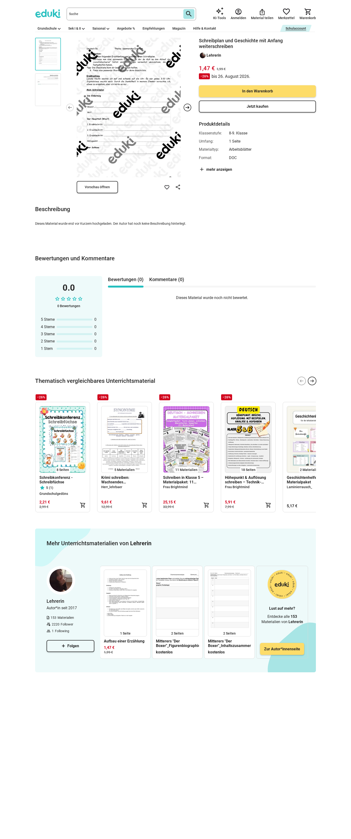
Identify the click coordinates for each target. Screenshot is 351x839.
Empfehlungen (154, 28)
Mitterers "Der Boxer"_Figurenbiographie (177, 643)
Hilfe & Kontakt (204, 28)
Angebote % (126, 28)
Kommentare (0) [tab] (166, 279)
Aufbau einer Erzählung (124, 641)
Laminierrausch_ (299, 487)
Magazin (179, 28)
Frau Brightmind (175, 487)
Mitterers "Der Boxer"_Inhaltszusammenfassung (229, 643)
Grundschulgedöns (53, 494)
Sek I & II (74, 28)
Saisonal (99, 28)
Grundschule (47, 28)
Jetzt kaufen (257, 106)
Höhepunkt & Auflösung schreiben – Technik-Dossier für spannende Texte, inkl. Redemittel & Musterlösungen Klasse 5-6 (247, 479)
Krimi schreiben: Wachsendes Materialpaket (115, 479)
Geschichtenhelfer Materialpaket (302, 479)
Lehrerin (214, 55)
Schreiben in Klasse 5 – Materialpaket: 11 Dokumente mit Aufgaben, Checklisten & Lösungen (185, 479)
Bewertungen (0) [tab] (126, 279)
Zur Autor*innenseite (282, 649)
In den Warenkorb (257, 91)
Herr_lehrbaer (111, 487)
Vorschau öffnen (97, 187)
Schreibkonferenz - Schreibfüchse (56, 479)
